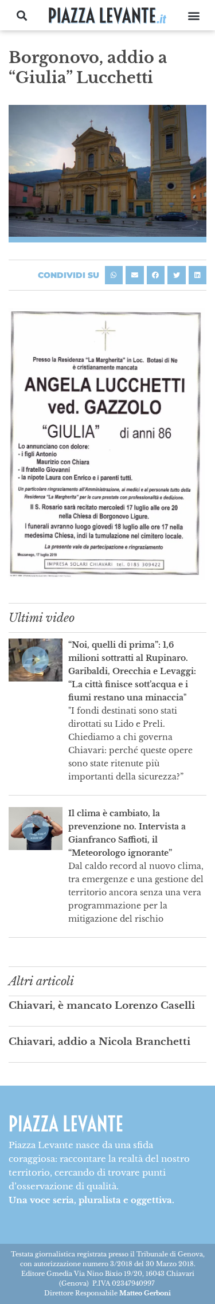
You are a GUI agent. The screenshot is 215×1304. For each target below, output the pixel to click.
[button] (21, 15)
